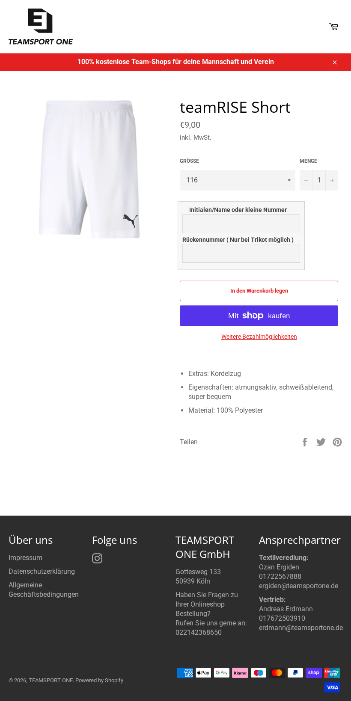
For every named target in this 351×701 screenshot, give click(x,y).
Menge (308, 161)
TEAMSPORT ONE (51, 680)
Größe (189, 161)
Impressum (25, 558)
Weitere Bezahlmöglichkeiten (259, 336)
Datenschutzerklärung (42, 571)
